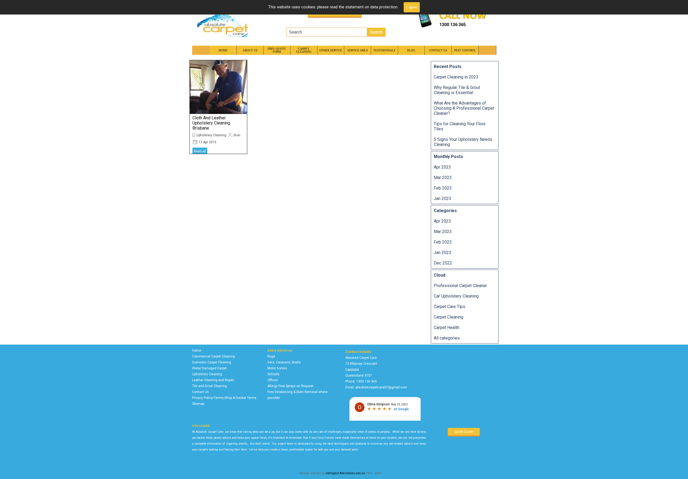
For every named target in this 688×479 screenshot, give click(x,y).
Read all (200, 151)
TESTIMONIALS (384, 50)
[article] (218, 107)
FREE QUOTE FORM (277, 50)
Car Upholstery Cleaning (456, 296)
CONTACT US (438, 50)
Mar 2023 (443, 177)
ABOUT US (250, 50)
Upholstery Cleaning (211, 135)
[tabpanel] (464, 25)
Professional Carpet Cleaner (460, 285)
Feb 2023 (443, 188)
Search (376, 32)
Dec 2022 (443, 263)
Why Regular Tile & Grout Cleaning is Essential (457, 90)
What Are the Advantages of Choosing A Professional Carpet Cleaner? (464, 108)
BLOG (411, 50)
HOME (223, 50)
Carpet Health (446, 327)
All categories (447, 338)
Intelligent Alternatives (340, 473)
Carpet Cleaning (448, 317)
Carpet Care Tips (449, 306)
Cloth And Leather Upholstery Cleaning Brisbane (211, 123)
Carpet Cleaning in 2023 (456, 77)
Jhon (236, 135)
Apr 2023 (442, 167)
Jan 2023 (442, 198)
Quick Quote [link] (463, 432)
